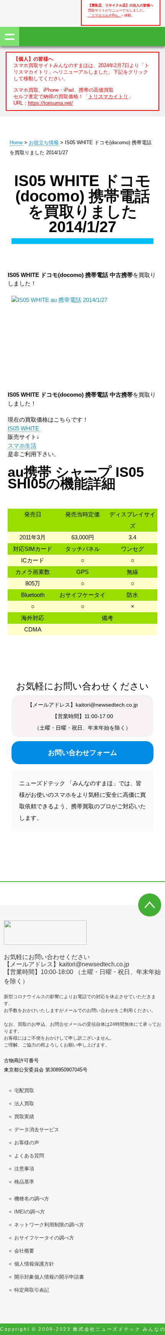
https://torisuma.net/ (50, 103)
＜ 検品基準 (21, 1182)
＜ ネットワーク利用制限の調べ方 (46, 1225)
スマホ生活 (22, 445)
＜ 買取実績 (21, 1116)
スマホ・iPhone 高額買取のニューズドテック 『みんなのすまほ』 (31, 12)
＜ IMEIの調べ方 (26, 1212)
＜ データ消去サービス (33, 1129)
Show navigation (9, 36)
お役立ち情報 (44, 142)
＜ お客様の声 (23, 1142)
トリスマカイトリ (108, 96)
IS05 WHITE (24, 428)
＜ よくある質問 (26, 1156)
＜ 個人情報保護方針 (31, 1264)
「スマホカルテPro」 (104, 15)
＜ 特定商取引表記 (28, 1290)
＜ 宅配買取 (21, 1090)
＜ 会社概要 (21, 1251)
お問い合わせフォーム (82, 752)
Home (16, 142)
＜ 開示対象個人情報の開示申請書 (46, 1277)
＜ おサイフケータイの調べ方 (41, 1238)
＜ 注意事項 (21, 1169)
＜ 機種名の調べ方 (28, 1199)
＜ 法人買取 (21, 1103)
